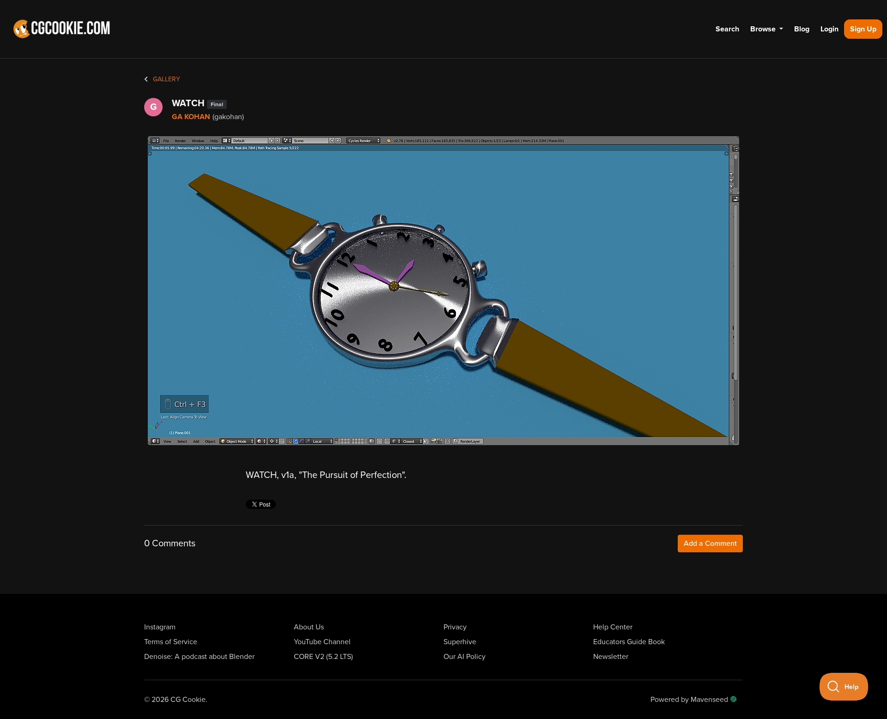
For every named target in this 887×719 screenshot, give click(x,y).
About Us (309, 627)
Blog (801, 29)
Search (727, 29)
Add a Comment (710, 543)
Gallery (165, 79)
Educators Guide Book (629, 641)
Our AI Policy (465, 656)
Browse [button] (764, 29)
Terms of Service (170, 641)
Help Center (612, 627)
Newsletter (610, 656)
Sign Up (863, 29)
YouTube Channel (322, 641)
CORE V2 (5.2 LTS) (323, 656)
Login (829, 29)
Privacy (455, 627)
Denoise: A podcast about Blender (199, 656)
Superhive (460, 641)
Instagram (160, 627)
